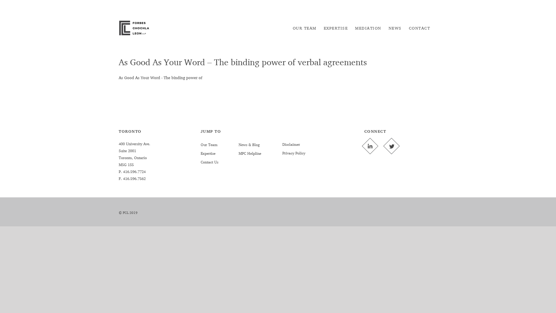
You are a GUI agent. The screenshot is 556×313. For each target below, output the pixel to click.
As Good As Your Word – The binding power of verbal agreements (243, 62)
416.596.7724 (134, 171)
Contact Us (209, 162)
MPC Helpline (250, 153)
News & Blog (249, 144)
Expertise (208, 153)
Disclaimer (291, 144)
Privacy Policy (293, 153)
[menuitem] (305, 28)
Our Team (209, 144)
